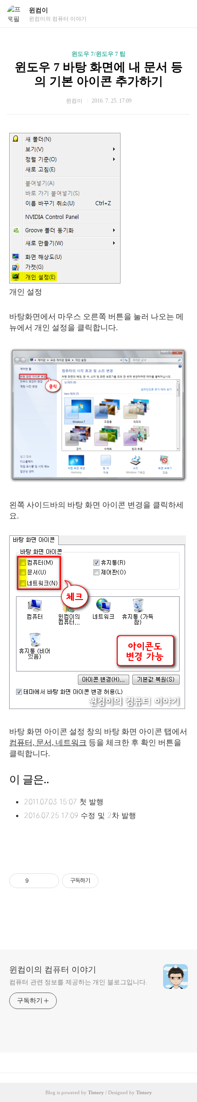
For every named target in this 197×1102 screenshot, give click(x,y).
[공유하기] (37, 881)
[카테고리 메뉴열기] (181, 14)
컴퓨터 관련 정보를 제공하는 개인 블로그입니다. (78, 982)
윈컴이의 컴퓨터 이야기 (52, 969)
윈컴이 (38, 10)
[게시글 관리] (49, 881)
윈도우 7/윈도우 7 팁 (98, 53)
